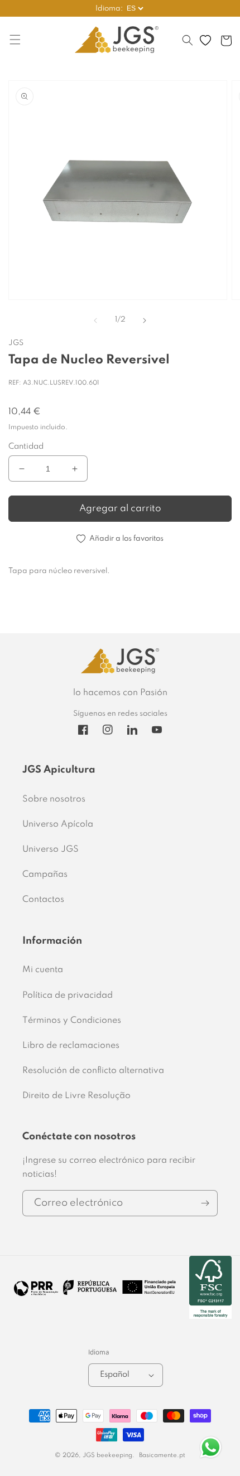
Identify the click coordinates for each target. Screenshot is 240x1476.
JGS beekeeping (107, 1455)
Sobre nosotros (53, 799)
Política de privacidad (67, 995)
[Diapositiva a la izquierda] (95, 320)
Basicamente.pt (162, 1455)
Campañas (45, 874)
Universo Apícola (57, 824)
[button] (187, 45)
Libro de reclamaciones (70, 1045)
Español (114, 1374)
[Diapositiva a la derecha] (144, 320)
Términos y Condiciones (71, 1020)
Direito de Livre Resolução (76, 1095)
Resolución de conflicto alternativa (93, 1070)
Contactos (43, 899)
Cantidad (26, 446)
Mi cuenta (42, 969)
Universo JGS (50, 849)
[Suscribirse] (205, 1203)
